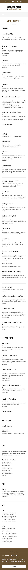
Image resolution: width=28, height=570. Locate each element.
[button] (3, 14)
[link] (14, 8)
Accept (14, 566)
